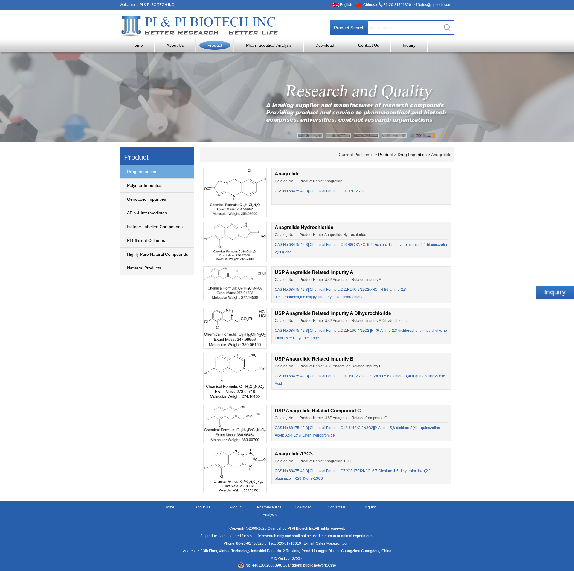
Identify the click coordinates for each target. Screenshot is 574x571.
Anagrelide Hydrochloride (304, 227)
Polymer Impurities (144, 185)
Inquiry (409, 45)
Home (137, 45)
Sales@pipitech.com (434, 5)
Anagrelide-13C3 (294, 453)
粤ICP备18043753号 (287, 558)
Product (214, 45)
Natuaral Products (144, 268)
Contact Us (368, 45)
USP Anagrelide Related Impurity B (314, 358)
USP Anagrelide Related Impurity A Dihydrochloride (333, 313)
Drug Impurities (141, 171)
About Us (175, 45)
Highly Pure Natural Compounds (157, 254)
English (346, 5)
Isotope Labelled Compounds (155, 226)
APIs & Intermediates (147, 212)
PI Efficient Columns (146, 240)
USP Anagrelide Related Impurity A (314, 272)
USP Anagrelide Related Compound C (318, 410)
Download (324, 45)
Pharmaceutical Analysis (269, 45)
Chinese (370, 5)
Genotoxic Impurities (146, 199)
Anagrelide (287, 173)
